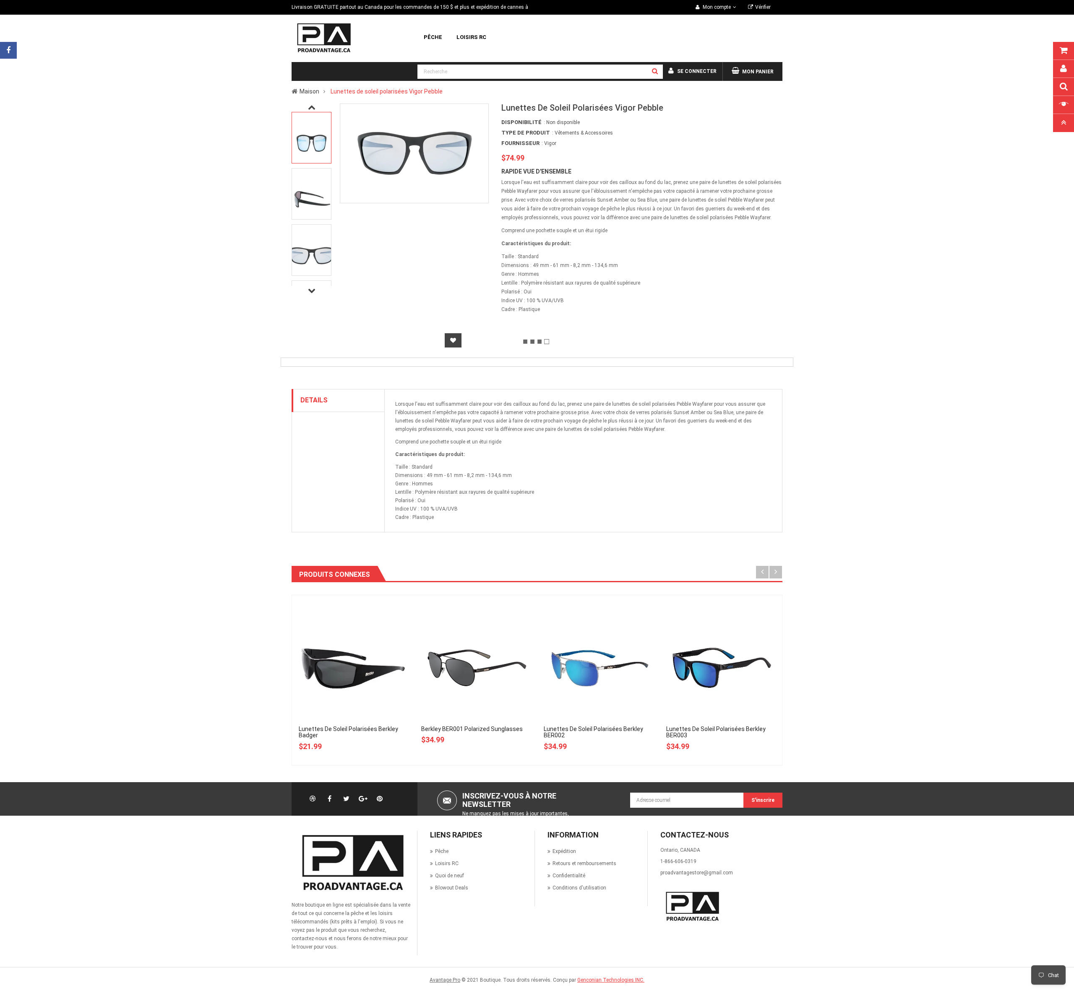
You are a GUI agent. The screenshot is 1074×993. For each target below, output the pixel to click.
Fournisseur (520, 143)
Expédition (564, 851)
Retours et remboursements (584, 863)
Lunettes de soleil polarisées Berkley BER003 (716, 732)
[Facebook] (8, 50)
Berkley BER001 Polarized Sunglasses (472, 729)
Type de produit (525, 133)
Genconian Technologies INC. (610, 980)
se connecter (697, 71)
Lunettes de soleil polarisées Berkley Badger (348, 732)
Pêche (441, 851)
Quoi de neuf (449, 876)
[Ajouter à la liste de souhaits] (453, 340)
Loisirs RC (447, 863)
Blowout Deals (451, 888)
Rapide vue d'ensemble (536, 171)
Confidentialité (569, 876)
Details (314, 400)
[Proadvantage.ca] (351, 863)
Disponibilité (521, 122)
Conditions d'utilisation (579, 888)
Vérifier (763, 7)
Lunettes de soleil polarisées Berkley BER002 (593, 732)
